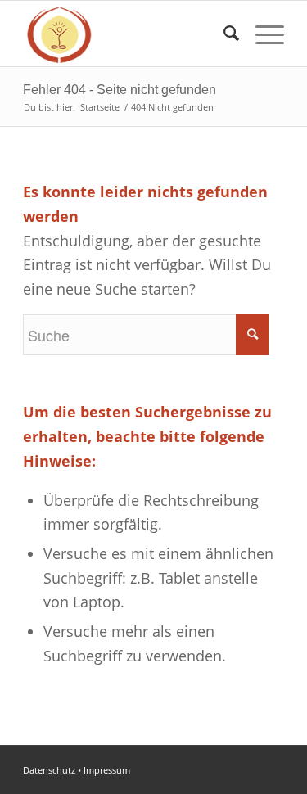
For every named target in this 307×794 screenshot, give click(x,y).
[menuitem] (223, 33)
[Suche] (223, 33)
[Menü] (261, 33)
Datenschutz (49, 770)
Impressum (107, 770)
